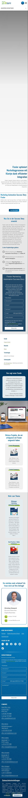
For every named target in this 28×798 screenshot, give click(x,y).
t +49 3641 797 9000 (6, 713)
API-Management (8, 363)
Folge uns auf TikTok (2, 648)
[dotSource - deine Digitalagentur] (6, 3)
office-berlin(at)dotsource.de (9, 733)
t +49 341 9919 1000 (6, 744)
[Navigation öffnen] (26, 3)
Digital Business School (13, 633)
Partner (3, 633)
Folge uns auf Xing (7, 644)
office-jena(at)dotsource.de (8, 718)
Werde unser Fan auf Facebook (11, 644)
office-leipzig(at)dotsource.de (9, 747)
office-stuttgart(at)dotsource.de (9, 775)
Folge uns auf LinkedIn (2, 644)
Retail (5, 349)
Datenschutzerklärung (17, 792)
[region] (14, 8)
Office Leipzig (5, 737)
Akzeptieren (17, 795)
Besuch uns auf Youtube (20, 644)
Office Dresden (5, 752)
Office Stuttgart (5, 766)
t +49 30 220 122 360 (6, 730)
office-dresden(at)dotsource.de (9, 762)
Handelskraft (4, 636)
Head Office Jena (5, 707)
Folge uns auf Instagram (15, 644)
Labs (23, 633)
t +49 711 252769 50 (6, 772)
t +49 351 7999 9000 (6, 759)
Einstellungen (7, 795)
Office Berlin (4, 724)
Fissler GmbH (7, 342)
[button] (22, 3)
